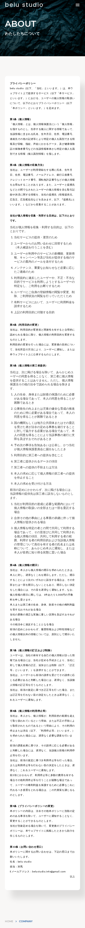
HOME (9, 921)
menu (77, 4)
